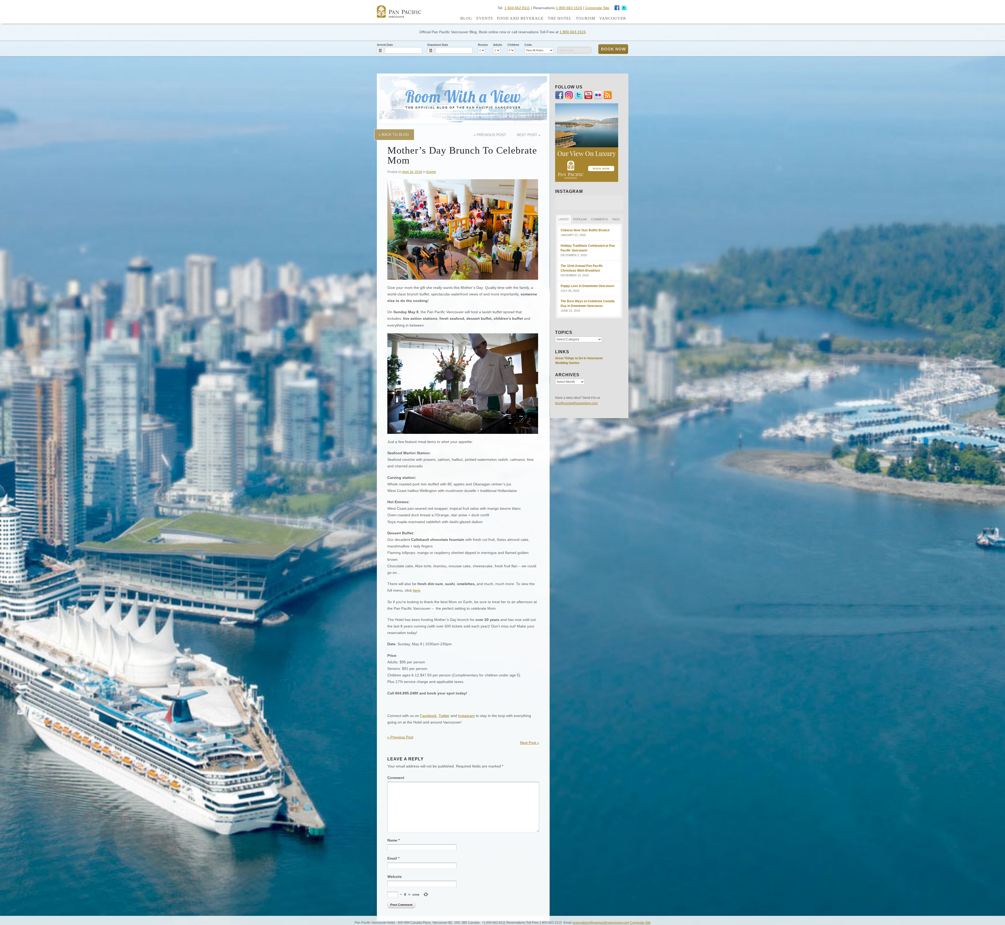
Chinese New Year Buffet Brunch (585, 230)
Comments (599, 219)
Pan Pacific (399, 11)
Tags (615, 219)
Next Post (528, 135)
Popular (580, 219)
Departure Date (437, 44)
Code (528, 44)
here (416, 590)
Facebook (428, 716)
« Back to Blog (393, 134)
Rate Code (566, 50)
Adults (497, 44)
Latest (564, 219)
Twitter (444, 716)
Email (393, 858)
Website (394, 876)
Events (484, 18)
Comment (395, 778)
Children (513, 44)
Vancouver (612, 18)
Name (393, 840)
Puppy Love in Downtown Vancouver (588, 286)
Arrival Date (385, 44)
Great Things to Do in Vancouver (579, 358)
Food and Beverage (520, 18)
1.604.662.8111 (517, 8)
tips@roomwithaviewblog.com (576, 403)
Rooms (483, 44)
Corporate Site (597, 8)
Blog (466, 18)
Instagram (624, 7)
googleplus (617, 7)
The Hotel (560, 18)
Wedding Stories (567, 363)
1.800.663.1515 (569, 8)
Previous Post (489, 135)
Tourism (585, 18)
